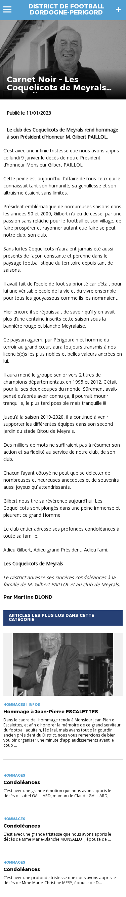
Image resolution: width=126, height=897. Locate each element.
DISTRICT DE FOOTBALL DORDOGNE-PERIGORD (66, 9)
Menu (10, 9)
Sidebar (119, 9)
